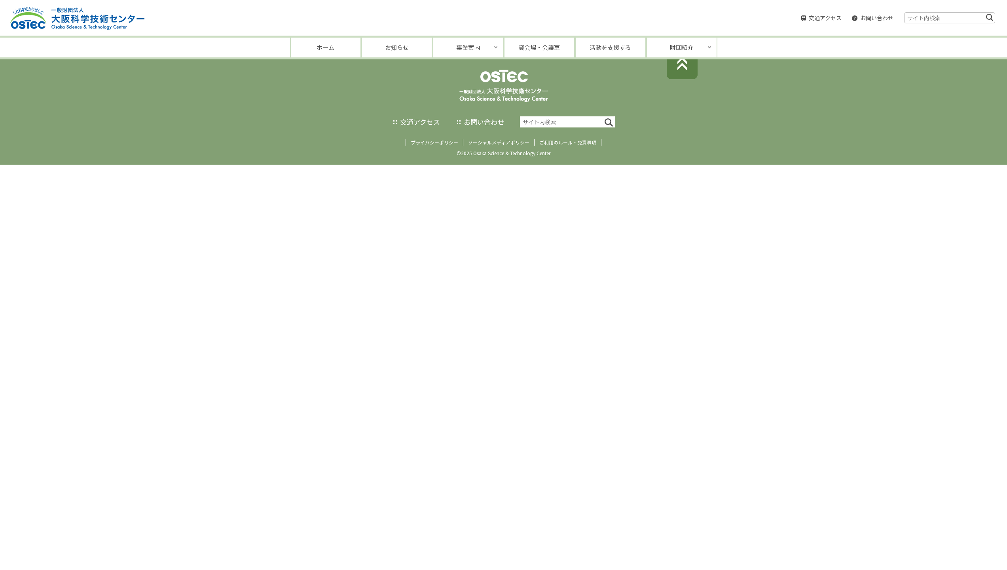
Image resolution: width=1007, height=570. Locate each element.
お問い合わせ (876, 18)
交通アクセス (825, 18)
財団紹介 (682, 47)
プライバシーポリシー (434, 142)
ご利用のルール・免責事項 (567, 142)
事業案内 (468, 47)
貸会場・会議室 (539, 47)
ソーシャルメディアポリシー (498, 142)
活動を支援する (610, 47)
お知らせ (397, 47)
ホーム (325, 47)
